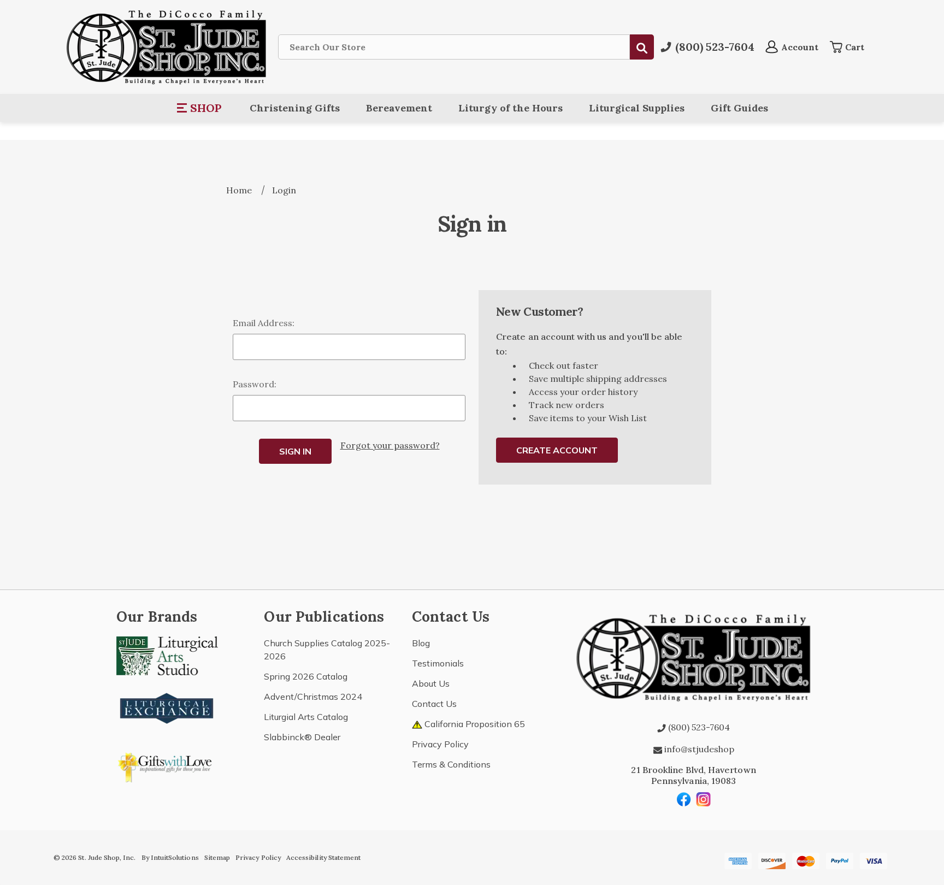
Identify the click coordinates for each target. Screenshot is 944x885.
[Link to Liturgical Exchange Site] (167, 706)
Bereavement (399, 108)
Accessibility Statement (323, 857)
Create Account (557, 450)
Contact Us (434, 703)
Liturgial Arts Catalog (306, 716)
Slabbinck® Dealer (302, 736)
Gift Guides (739, 108)
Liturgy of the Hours (510, 108)
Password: (254, 384)
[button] (199, 108)
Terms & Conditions (451, 764)
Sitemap (217, 857)
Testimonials (438, 663)
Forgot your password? (390, 445)
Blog (421, 643)
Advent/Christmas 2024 (313, 696)
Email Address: (263, 322)
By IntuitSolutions (170, 857)
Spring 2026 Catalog (305, 676)
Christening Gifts (295, 108)
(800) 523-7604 (698, 727)
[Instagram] (703, 799)
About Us (431, 683)
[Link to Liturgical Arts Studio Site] (167, 654)
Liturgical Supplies (637, 108)
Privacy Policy (440, 744)
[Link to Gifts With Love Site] (167, 765)
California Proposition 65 (473, 723)
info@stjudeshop (698, 749)
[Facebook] (684, 799)
